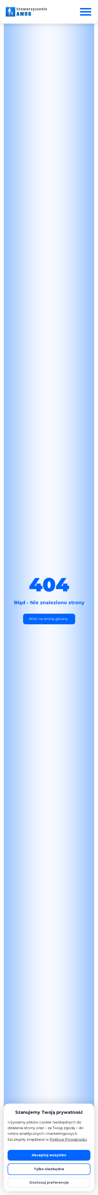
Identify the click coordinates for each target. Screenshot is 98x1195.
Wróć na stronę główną (48, 619)
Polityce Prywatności (68, 1139)
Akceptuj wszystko (49, 1155)
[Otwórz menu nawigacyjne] (85, 12)
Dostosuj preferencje (49, 1182)
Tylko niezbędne (49, 1169)
